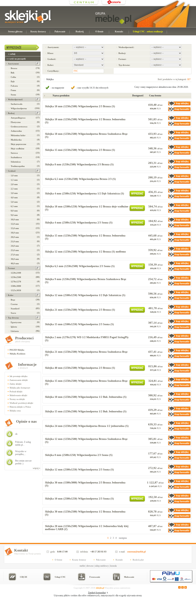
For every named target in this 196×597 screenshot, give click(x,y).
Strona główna (15, 31)
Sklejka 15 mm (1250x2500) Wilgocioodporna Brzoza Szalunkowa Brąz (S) (86, 382)
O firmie (99, 31)
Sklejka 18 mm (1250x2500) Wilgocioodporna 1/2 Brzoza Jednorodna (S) (85, 121)
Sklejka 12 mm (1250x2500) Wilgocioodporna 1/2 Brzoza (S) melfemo (85, 251)
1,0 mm (14, 175)
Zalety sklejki (15, 384)
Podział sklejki (16, 391)
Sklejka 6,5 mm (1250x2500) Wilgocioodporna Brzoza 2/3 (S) (80, 179)
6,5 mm (14, 206)
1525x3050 (16, 290)
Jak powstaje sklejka (18, 376)
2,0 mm (14, 184)
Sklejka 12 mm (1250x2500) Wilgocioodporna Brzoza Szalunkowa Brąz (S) (86, 440)
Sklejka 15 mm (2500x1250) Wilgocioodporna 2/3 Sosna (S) (79, 324)
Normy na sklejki (17, 399)
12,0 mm (15, 224)
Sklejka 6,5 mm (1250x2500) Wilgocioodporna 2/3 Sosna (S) (80, 266)
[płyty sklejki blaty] (84, 4)
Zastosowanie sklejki (19, 380)
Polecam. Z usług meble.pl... (23, 443)
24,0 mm (15, 246)
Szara (13, 313)
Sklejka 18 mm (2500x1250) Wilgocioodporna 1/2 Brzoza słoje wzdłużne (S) (86, 208)
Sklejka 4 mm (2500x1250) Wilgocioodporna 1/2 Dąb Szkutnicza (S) (84, 193)
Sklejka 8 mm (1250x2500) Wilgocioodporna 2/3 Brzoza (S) (79, 164)
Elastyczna (16, 122)
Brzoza (14, 68)
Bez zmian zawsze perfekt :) (23, 462)
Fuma (13, 90)
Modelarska (16, 140)
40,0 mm (15, 263)
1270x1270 (16, 281)
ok (16, 434)
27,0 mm (15, 254)
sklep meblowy (102, 566)
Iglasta (14, 327)
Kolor (10, 295)
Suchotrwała (16, 104)
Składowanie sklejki (18, 395)
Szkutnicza (16, 162)
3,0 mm (14, 193)
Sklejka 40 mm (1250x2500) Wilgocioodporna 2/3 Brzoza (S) (80, 367)
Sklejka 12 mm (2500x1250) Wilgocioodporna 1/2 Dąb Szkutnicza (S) (85, 295)
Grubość (12, 171)
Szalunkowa (16, 157)
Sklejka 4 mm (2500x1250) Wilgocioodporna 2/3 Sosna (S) (79, 222)
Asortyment (13, 64)
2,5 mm (14, 189)
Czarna (14, 304)
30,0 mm (15, 259)
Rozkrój (80, 31)
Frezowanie (94, 577)
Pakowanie (60, 31)
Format (11, 268)
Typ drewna (13, 318)
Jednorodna (16, 131)
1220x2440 (16, 273)
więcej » (36, 468)
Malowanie (129, 577)
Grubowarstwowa (19, 126)
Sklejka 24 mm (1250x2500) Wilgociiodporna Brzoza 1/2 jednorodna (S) (87, 426)
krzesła (113, 566)
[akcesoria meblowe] (113, 4)
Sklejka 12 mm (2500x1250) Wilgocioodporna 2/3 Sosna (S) (79, 469)
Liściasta (15, 331)
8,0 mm (14, 211)
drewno (90, 566)
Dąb (13, 81)
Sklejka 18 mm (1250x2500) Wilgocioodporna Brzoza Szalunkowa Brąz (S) (86, 135)
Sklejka (50, 79)
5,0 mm (14, 202)
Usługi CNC (60, 577)
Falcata (14, 86)
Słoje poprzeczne (18, 144)
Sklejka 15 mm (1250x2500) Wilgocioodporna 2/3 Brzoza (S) (80, 150)
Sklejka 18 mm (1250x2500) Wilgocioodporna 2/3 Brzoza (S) (80, 106)
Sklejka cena (15, 410)
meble (82, 566)
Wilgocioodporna (19, 108)
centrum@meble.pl (136, 551)
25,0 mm (15, 250)
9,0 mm (14, 215)
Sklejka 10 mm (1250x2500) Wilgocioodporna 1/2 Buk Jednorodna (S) (86, 397)
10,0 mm (15, 219)
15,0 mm (15, 228)
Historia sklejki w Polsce (20, 407)
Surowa (14, 153)
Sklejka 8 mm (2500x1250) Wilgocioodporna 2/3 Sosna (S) (79, 455)
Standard (15, 308)
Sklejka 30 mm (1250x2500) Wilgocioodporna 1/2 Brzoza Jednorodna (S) (85, 513)
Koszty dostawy (38, 31)
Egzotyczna (16, 322)
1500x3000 (16, 286)
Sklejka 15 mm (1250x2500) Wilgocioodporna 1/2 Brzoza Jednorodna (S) (85, 237)
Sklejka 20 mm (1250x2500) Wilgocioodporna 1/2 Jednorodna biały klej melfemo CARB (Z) (86, 528)
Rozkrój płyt (138, 560)
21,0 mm (15, 241)
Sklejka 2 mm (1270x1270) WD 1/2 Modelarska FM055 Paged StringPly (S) (87, 339)
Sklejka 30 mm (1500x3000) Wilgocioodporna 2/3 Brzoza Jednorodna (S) (85, 484)
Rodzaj (11, 113)
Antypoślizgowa (18, 118)
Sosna (13, 94)
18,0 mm (15, 232)
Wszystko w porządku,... (20, 453)
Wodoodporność (15, 99)
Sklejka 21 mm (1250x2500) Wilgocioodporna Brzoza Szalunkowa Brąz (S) (86, 353)
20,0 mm (15, 237)
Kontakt (119, 31)
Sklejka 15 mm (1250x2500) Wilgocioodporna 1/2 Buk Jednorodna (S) (86, 411)
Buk (12, 72)
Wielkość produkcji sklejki (21, 403)
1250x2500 (16, 277)
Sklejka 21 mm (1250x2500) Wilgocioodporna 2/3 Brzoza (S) (80, 309)
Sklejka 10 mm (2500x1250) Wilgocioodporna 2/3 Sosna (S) (79, 498)
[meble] (113, 18)
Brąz (13, 300)
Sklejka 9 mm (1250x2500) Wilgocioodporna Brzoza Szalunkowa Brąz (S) (85, 281)
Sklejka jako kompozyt (20, 388)
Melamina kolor (18, 135)
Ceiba (13, 77)
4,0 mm (14, 197)
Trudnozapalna (18, 166)
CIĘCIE (23, 577)
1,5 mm (14, 180)
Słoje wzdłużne (17, 148)
